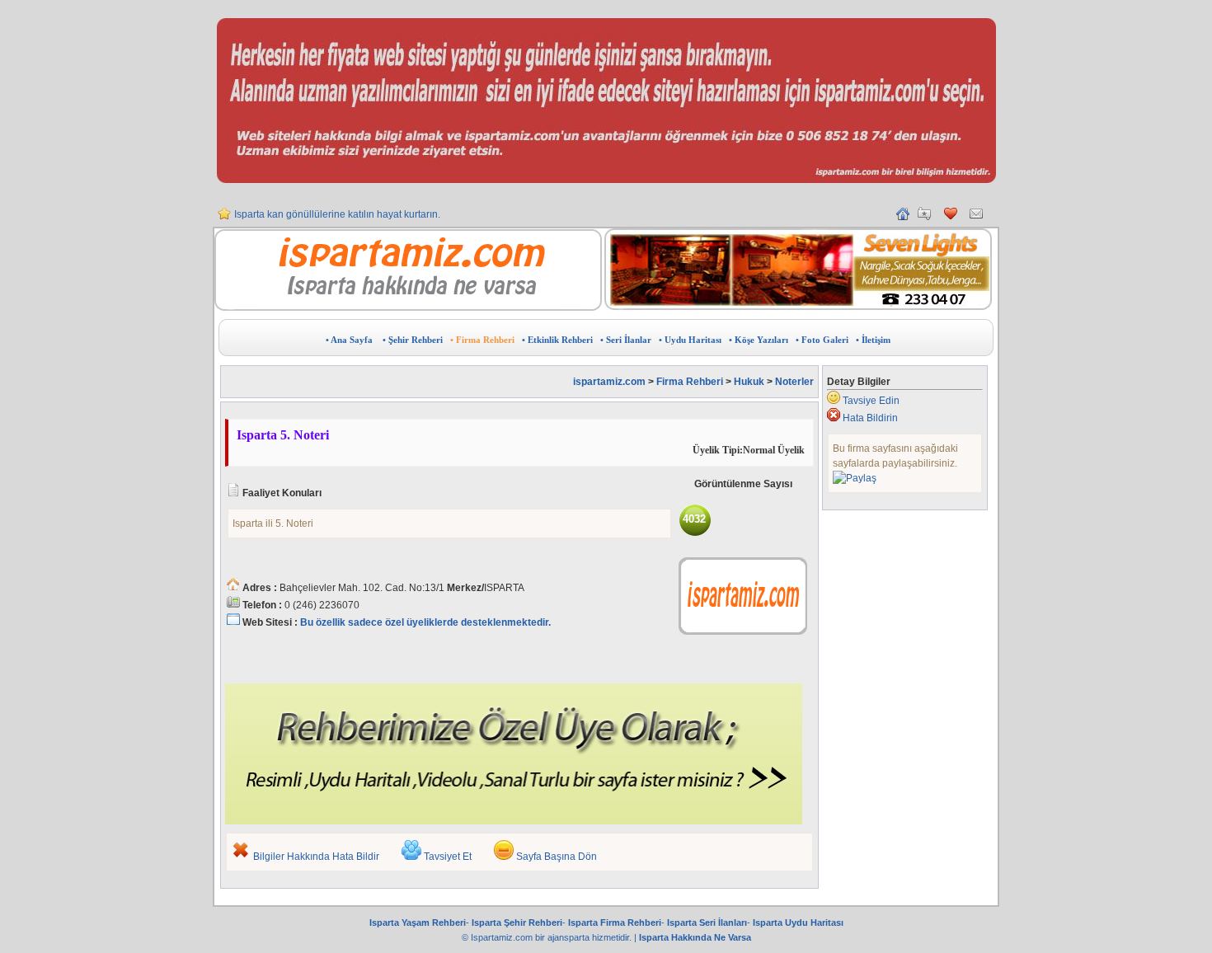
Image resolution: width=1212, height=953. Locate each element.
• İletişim (873, 340)
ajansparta (569, 937)
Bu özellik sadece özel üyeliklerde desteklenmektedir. (425, 622)
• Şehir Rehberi (413, 340)
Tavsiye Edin (871, 400)
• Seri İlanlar (625, 340)
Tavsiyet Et (448, 856)
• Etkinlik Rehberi (557, 340)
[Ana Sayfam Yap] (902, 217)
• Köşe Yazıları (758, 340)
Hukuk (749, 381)
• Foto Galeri (822, 340)
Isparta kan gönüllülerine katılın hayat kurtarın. (337, 214)
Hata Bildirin (870, 418)
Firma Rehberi (689, 381)
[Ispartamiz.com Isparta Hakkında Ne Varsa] (408, 307)
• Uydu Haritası (690, 340)
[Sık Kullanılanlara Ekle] (924, 217)
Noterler (794, 381)
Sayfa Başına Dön (556, 856)
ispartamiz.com (609, 381)
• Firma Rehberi (482, 340)
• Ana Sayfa (349, 340)
